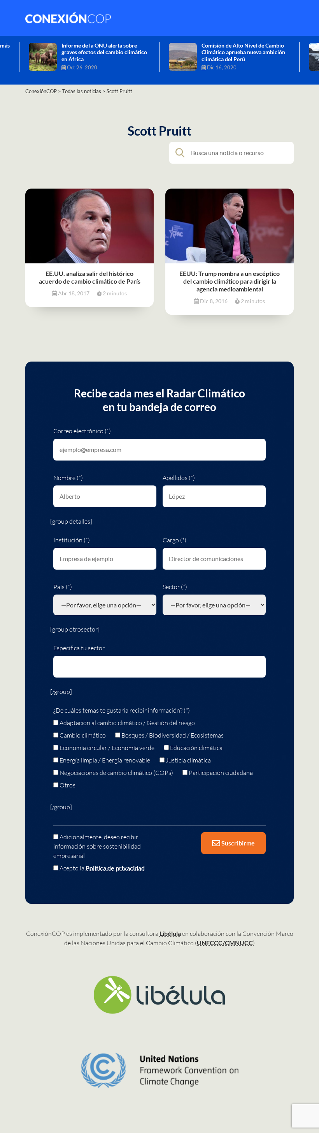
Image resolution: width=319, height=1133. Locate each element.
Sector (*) (175, 587)
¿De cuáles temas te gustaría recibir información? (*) (121, 710)
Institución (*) (71, 540)
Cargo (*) (174, 540)
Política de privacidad (115, 868)
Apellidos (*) (179, 478)
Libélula (170, 933)
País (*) (62, 587)
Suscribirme (237, 843)
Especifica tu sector (79, 648)
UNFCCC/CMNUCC (225, 942)
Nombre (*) (68, 478)
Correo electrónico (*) (82, 431)
